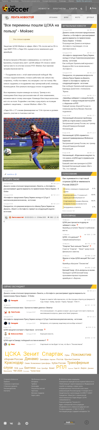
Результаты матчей (38, 388)
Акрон (84, 368)
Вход (94, 8)
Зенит (31, 353)
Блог (67, 16)
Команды (62, 1)
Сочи (38, 368)
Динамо (31, 359)
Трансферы (15, 1)
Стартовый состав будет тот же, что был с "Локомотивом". (61, 344)
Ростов (60, 359)
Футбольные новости (38, 379)
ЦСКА (13, 353)
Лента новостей (18, 217)
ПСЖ (16, 368)
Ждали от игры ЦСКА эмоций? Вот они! (79, 258)
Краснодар (13, 362)
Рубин (67, 355)
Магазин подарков (37, 393)
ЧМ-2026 (17, 370)
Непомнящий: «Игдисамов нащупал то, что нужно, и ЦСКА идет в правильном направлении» (79, 158)
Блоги (73, 9)
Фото (79, 16)
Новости (44, 9)
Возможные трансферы (40, 363)
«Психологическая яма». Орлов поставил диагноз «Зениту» (28, 308)
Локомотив (81, 354)
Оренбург (44, 368)
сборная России (13, 359)
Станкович (26, 371)
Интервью (34, 381)
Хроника (53, 17)
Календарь (35, 386)
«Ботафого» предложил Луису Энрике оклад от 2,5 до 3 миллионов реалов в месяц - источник (78, 58)
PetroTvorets (15, 312)
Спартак (52, 354)
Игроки (71, 1)
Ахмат (52, 368)
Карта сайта (35, 395)
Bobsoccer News (17, 334)
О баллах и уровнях (10, 386)
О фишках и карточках (11, 384)
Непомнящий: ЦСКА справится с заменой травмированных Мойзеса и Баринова (78, 138)
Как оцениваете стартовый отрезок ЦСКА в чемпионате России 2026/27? (76, 181)
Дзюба (21, 368)
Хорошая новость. (47, 334)
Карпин (52, 359)
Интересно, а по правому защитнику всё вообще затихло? (61, 323)
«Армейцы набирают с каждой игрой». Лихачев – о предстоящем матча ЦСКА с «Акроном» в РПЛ (79, 100)
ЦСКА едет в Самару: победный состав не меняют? (25, 340)
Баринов (70, 368)
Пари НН (77, 368)
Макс (13, 344)
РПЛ (61, 367)
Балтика (30, 367)
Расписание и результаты (30, 1)
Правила (5, 1)
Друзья (91, 16)
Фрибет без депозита (84, 1)
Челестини (35, 371)
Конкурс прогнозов (49, 1)
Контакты (7, 391)
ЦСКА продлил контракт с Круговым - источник (23, 330)
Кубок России (59, 363)
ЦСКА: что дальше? (71, 237)
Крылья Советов (72, 359)
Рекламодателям (10, 388)
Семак (27, 363)
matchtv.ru (10, 174)
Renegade (14, 300)
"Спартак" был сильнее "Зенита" (76, 246)
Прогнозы (59, 9)
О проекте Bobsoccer (11, 379)
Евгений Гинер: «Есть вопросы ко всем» (79, 270)
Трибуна (34, 384)
